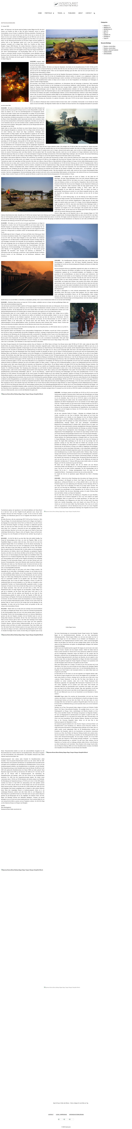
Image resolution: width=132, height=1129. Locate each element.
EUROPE (106, 34)
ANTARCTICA (107, 29)
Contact (89, 13)
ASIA (105, 31)
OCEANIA (106, 36)
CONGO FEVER (108, 51)
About (80, 13)
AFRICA (105, 25)
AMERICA (106, 27)
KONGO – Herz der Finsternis (111, 49)
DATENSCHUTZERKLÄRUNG (76, 1114)
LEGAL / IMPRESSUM (61, 1114)
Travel (60, 13)
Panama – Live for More (109, 46)
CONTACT (50, 1114)
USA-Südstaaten (108, 53)
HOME (40, 13)
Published (71, 13)
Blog (105, 32)
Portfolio (48, 13)
